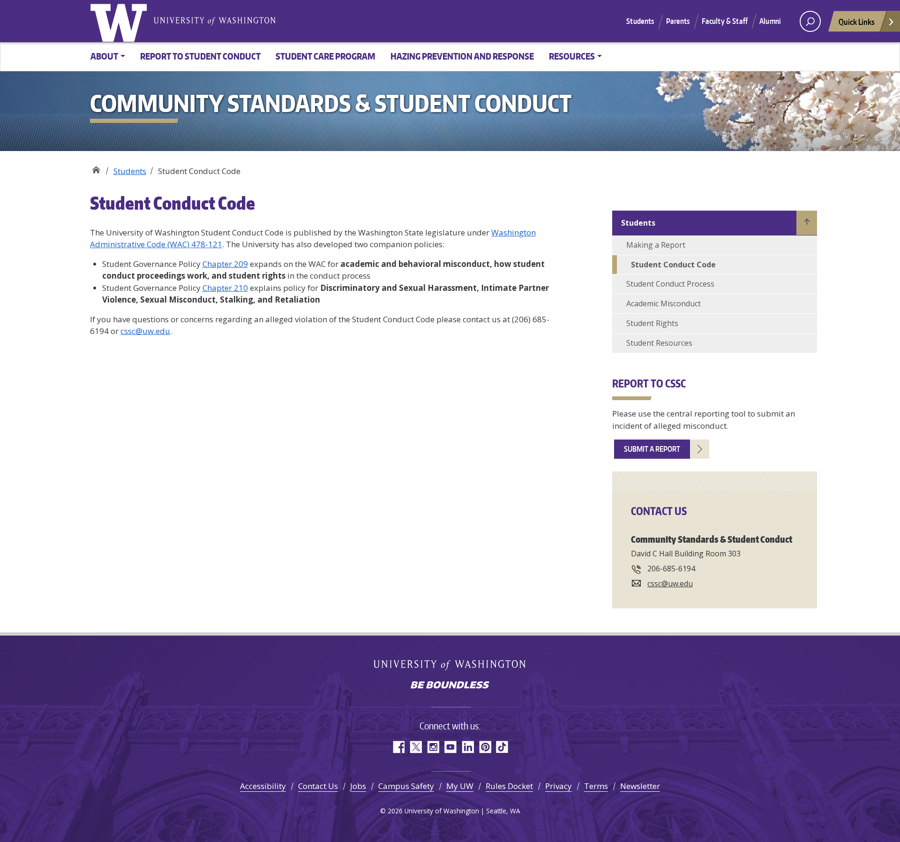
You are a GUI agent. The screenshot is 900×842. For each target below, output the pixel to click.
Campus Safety (406, 786)
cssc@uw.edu (145, 331)
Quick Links (857, 21)
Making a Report (655, 245)
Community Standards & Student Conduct (96, 167)
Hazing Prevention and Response (462, 56)
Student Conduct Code (673, 264)
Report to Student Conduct (200, 56)
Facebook (398, 747)
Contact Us (318, 786)
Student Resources (659, 343)
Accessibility (263, 786)
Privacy (558, 786)
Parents (678, 21)
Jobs (358, 786)
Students (640, 21)
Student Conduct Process (670, 284)
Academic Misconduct (663, 303)
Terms (596, 786)
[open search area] (810, 21)
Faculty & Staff (725, 21)
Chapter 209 (225, 263)
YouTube (450, 747)
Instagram (433, 747)
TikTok (502, 747)
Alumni (770, 21)
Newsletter (640, 786)
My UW (459, 786)
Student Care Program (325, 56)
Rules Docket (509, 786)
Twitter (415, 747)
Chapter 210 (225, 287)
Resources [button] (572, 56)
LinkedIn (467, 747)
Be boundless (450, 685)
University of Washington (120, 21)
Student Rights (652, 323)
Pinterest (485, 747)
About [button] (104, 56)
